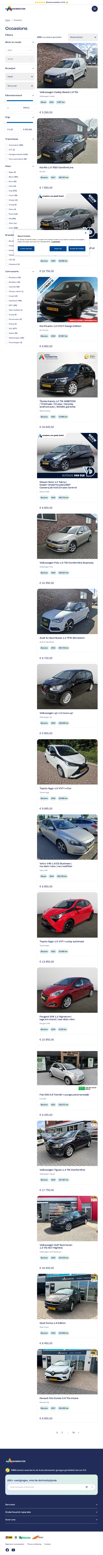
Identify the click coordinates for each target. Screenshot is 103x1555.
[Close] (85, 233)
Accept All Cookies (77, 248)
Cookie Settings (26, 248)
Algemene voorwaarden (14, 1544)
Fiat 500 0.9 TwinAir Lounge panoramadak (64, 1094)
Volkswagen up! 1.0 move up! (56, 713)
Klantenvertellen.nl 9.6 (55, 2)
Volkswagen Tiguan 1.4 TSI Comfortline (62, 1169)
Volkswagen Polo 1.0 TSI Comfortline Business (67, 562)
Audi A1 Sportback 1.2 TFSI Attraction (62, 637)
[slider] (5, 100)
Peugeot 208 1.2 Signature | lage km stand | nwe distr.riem (57, 1018)
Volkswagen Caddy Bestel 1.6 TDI (59, 92)
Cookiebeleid (56, 242)
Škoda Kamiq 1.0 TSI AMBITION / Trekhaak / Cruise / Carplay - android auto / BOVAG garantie (57, 404)
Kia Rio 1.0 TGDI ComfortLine (56, 167)
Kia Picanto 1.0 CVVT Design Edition (60, 326)
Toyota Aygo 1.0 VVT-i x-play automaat (62, 941)
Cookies (47, 1544)
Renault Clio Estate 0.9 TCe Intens (59, 1398)
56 (73, 1433)
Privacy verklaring (34, 1544)
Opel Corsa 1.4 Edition (53, 1323)
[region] (51, 243)
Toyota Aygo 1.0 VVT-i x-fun (55, 788)
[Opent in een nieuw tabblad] (9, 1537)
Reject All (58, 248)
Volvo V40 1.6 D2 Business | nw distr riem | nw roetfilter (56, 865)
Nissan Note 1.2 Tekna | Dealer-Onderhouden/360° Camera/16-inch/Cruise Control (58, 484)
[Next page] (79, 1433)
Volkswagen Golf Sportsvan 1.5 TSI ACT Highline (56, 1246)
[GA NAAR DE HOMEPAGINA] (51, 1461)
